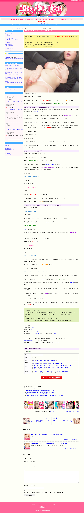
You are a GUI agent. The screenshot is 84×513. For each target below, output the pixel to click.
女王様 (57, 363)
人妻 (50, 363)
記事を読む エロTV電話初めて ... (71, 439)
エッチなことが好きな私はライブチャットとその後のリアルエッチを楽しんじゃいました (44, 395)
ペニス (72, 411)
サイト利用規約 (7, 153)
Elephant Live (69, 365)
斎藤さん (66, 367)
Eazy (58, 365)
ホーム (7, 24)
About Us (27, 504)
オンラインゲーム (46, 372)
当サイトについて (8, 50)
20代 (37, 360)
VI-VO (34, 365)
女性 (37, 357)
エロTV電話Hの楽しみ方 (30, 24)
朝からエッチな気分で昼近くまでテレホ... (15, 101)
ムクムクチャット (52, 365)
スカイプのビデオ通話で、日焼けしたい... (15, 129)
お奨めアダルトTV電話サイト (17, 24)
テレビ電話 (68, 411)
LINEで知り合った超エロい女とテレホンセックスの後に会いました (40, 390)
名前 (51, 486)
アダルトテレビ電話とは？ (9, 45)
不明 (57, 360)
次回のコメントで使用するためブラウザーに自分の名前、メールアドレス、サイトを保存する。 (44, 492)
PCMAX (53, 367)
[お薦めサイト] (39, 23)
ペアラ (71, 367)
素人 (75, 411)
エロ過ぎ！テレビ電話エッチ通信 (10, 89)
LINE (58, 367)
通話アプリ (42, 371)
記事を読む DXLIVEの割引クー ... (71, 448)
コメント (26, 470)
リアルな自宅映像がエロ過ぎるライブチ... (15, 109)
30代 (41, 360)
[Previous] (25, 404)
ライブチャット (35, 331)
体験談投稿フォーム (10, 48)
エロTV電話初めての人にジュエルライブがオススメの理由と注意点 (47, 434)
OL (32, 329)
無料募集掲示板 (65, 371)
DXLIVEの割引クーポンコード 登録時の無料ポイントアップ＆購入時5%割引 (49, 443)
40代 (32, 327)
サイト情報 (54, 24)
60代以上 (53, 360)
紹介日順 (8, 35)
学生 (33, 363)
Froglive (34, 368)
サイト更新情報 (33, 504)
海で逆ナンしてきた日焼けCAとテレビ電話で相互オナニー (38, 393)
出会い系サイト (49, 371)
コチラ (54, 333)
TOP (58, 504)
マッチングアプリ (57, 371)
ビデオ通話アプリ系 (10, 38)
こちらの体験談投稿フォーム (31, 340)
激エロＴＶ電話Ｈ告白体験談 (44, 24)
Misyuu (45, 365)
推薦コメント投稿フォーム (9, 150)
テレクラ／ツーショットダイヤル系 (12, 39)
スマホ (64, 411)
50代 (48, 360)
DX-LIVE (62, 365)
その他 (39, 368)
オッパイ (56, 411)
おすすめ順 (8, 34)
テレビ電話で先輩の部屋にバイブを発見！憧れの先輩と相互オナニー (40, 392)
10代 (33, 360)
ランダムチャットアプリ (37, 372)
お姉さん (45, 363)
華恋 (44, 367)
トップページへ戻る (8, 154)
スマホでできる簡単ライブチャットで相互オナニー (37, 388)
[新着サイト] (45, 23)
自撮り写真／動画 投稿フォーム (10, 149)
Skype (62, 367)
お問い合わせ (39, 504)
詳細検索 (8, 42)
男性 (32, 326)
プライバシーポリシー (8, 152)
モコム (41, 367)
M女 (61, 363)
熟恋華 (49, 367)
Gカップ (52, 411)
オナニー (60, 411)
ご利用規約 (54, 504)
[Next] (77, 404)
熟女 (53, 363)
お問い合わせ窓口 (8, 148)
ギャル (37, 363)
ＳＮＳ (53, 372)
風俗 (78, 411)
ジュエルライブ (35, 333)
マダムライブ (35, 367)
